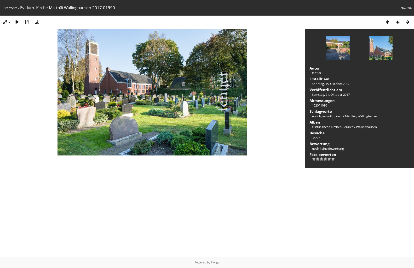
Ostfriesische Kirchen (327, 127)
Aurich (316, 116)
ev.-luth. (328, 116)
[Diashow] (17, 22)
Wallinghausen (368, 116)
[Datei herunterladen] (37, 22)
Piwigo (215, 262)
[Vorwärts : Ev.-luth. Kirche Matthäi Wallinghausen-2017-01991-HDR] (408, 22)
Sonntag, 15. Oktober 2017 (331, 84)
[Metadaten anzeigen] (27, 22)
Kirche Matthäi (345, 116)
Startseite (10, 8)
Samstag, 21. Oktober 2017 (331, 94)
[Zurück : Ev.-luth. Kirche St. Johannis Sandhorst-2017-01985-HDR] (398, 22)
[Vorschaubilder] (388, 22)
